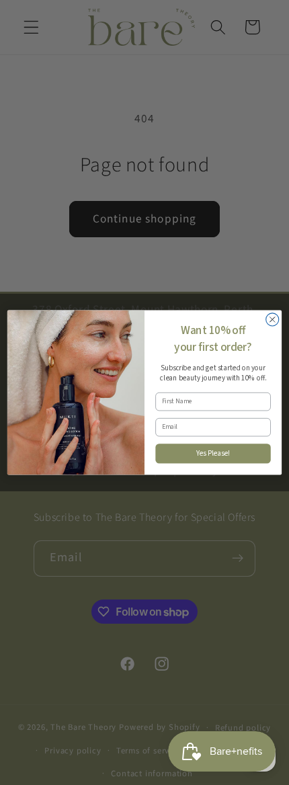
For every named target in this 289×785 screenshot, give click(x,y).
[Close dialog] (272, 319)
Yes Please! (213, 453)
